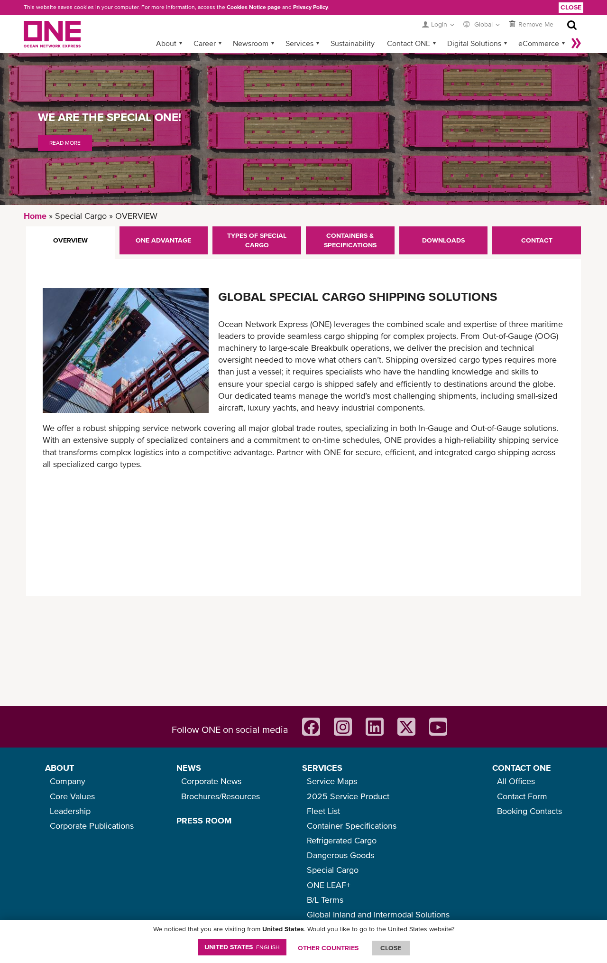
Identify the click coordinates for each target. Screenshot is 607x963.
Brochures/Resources (220, 796)
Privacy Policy (310, 7)
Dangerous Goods (340, 855)
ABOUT (59, 768)
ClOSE (390, 948)
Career (204, 43)
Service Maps (332, 781)
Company (67, 781)
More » (576, 43)
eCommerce (538, 43)
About (166, 43)
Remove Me (535, 24)
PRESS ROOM (203, 820)
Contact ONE (408, 43)
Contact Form (522, 796)
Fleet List (323, 811)
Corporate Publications (92, 826)
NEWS (188, 768)
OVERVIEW (70, 240)
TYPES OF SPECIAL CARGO (256, 240)
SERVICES (322, 768)
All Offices (516, 781)
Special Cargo (333, 870)
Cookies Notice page (254, 7)
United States (242, 947)
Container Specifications (351, 826)
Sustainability (353, 43)
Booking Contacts (529, 811)
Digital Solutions (474, 43)
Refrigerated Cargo (342, 840)
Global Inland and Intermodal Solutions (378, 914)
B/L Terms (325, 900)
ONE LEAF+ (328, 885)
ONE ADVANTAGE (163, 240)
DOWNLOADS (443, 240)
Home (35, 216)
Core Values (72, 796)
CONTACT (536, 240)
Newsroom (250, 43)
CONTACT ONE (521, 768)
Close (571, 7)
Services (299, 43)
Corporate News (211, 781)
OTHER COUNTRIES (328, 948)
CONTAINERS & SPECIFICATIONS (350, 240)
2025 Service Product (348, 796)
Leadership (70, 811)
